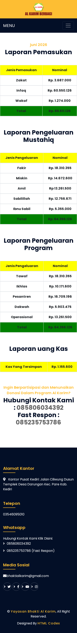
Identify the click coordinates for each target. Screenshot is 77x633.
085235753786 (38, 422)
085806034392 (40, 407)
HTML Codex (49, 623)
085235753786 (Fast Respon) (31, 550)
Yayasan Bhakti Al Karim (33, 611)
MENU (9, 25)
